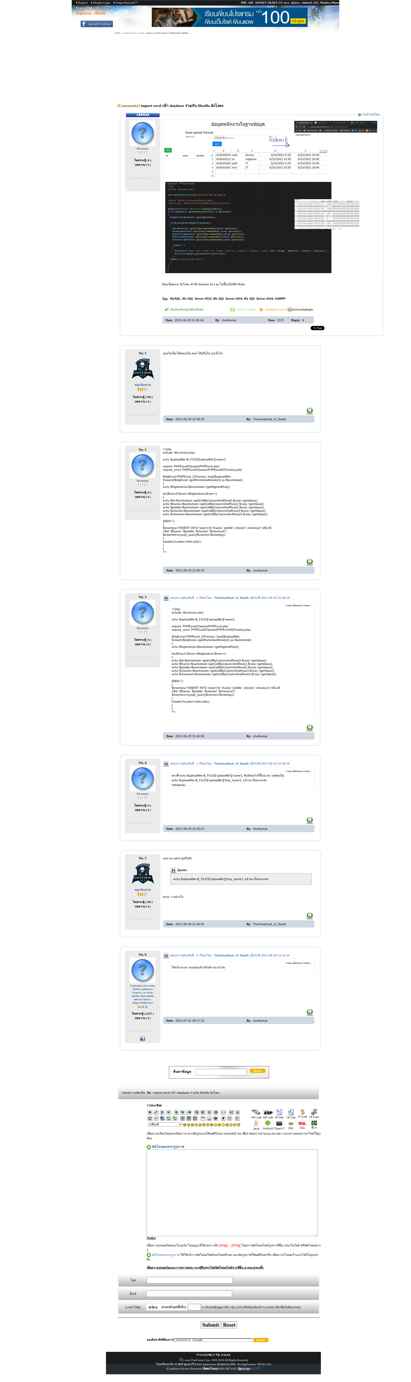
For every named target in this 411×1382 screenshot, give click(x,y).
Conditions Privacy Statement (184, 1368)
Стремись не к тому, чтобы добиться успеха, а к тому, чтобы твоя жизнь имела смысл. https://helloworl (142, 994)
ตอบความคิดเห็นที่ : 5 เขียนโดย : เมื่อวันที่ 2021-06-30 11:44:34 (230, 955)
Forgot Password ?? (127, 2)
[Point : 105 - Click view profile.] (142, 1006)
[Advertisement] (205, 67)
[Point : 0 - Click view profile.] (142, 152)
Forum (141, 33)
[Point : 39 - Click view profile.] (142, 389)
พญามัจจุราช (143, 384)
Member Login (101, 2)
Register (83, 2)
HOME (118, 33)
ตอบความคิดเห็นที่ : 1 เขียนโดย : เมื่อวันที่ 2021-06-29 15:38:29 (230, 597)
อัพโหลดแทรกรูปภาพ (165, 1254)
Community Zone (129, 33)
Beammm (143, 148)
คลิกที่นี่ (256, 1368)
